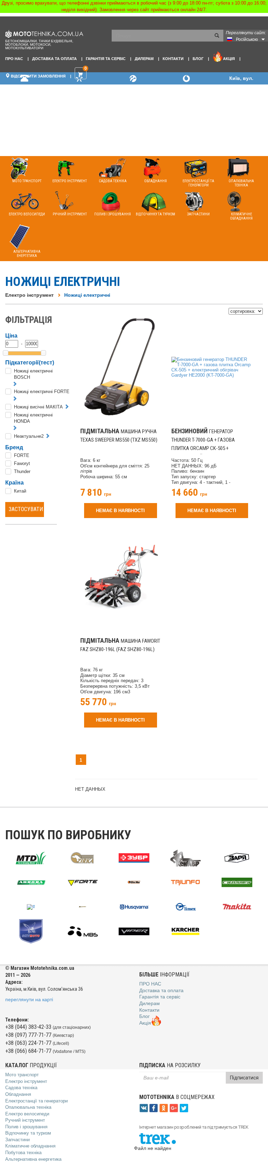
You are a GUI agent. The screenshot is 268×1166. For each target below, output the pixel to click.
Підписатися (244, 1077)
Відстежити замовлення (38, 76)
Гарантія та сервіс (106, 59)
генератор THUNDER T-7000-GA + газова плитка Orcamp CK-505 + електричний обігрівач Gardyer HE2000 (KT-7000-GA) (208, 448)
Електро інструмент (29, 295)
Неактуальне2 (29, 436)
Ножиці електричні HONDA (33, 418)
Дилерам (144, 59)
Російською (247, 39)
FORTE (21, 455)
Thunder (22, 471)
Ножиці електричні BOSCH (33, 374)
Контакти (173, 59)
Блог (198, 59)
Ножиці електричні (87, 295)
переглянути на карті (29, 999)
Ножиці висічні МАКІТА (38, 406)
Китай (20, 491)
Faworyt (22, 463)
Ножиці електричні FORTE (41, 391)
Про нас (14, 59)
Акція (229, 59)
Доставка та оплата (54, 59)
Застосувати (26, 509)
